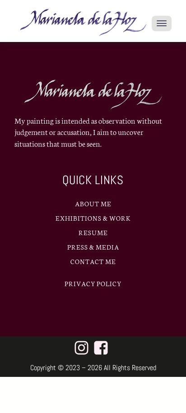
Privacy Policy (93, 283)
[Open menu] (162, 23)
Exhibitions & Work (93, 218)
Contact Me (93, 261)
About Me (93, 203)
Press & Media (93, 246)
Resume (93, 232)
